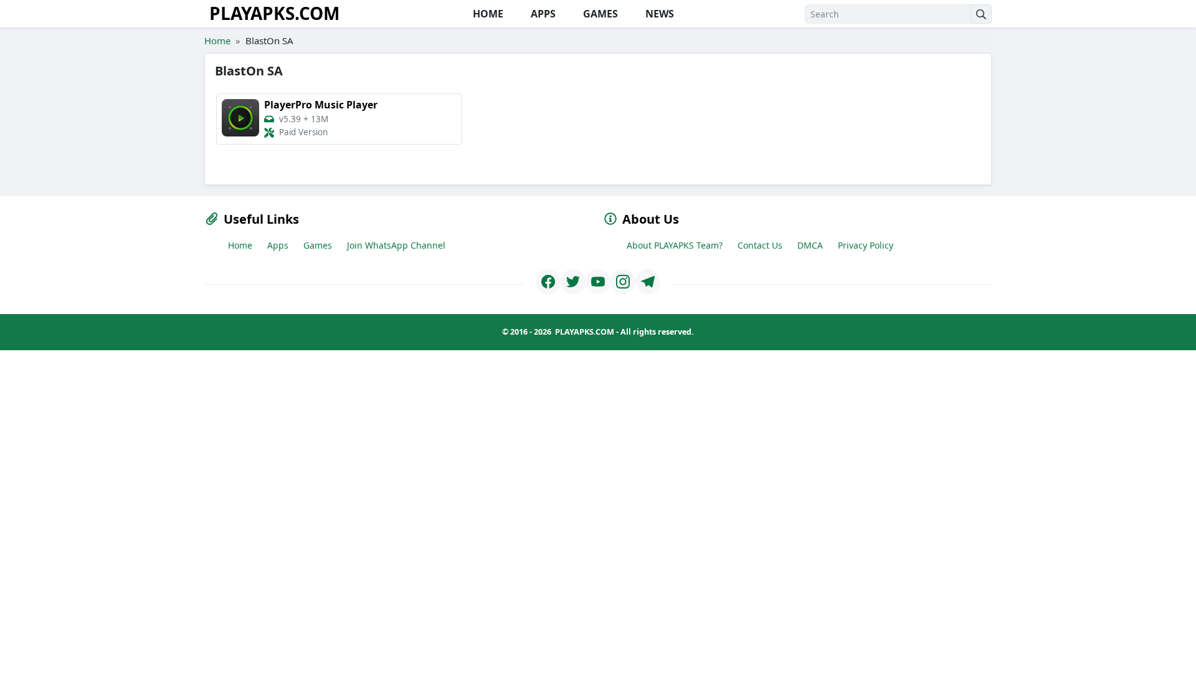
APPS (542, 14)
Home (217, 40)
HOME (486, 14)
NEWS (658, 14)
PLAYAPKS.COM (274, 13)
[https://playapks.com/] (548, 281)
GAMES (599, 14)
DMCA (810, 245)
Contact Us (760, 245)
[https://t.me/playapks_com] (647, 281)
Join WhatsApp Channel (396, 245)
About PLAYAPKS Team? (675, 245)
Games (317, 245)
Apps (277, 245)
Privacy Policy (865, 245)
